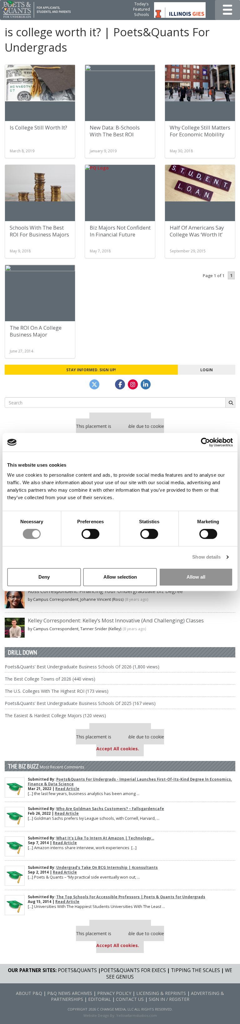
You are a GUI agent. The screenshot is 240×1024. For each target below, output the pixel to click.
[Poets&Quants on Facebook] (133, 384)
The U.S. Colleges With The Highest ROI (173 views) (56, 691)
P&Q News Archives (69, 993)
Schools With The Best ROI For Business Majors (39, 231)
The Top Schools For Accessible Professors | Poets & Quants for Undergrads (130, 897)
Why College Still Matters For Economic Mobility (200, 131)
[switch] (90, 534)
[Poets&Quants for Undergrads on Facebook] (120, 384)
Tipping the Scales (195, 970)
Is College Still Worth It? (38, 127)
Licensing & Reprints (161, 993)
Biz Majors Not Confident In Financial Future (120, 231)
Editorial (99, 999)
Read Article (67, 788)
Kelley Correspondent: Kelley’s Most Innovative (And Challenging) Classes (116, 620)
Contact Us (130, 999)
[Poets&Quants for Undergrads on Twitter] (94, 384)
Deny (44, 577)
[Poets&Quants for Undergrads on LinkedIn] (146, 384)
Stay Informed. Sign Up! (91, 369)
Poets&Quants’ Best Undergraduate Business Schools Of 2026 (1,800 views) (82, 667)
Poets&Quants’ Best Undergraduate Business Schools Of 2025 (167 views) (80, 703)
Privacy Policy (114, 993)
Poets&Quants (77, 970)
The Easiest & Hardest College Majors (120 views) (55, 715)
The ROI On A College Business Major (36, 331)
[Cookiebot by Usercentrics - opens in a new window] (205, 442)
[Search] (230, 402)
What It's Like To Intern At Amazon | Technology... (105, 838)
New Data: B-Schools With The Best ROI (115, 131)
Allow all (196, 577)
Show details (206, 557)
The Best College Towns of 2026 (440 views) (50, 679)
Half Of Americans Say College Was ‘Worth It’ (197, 231)
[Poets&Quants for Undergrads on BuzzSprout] (107, 384)
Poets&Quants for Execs (133, 970)
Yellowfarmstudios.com (136, 1015)
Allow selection (120, 577)
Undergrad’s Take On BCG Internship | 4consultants (107, 867)
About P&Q (29, 993)
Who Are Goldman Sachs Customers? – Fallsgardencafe (110, 808)
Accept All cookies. (117, 749)
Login (206, 369)
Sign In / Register (169, 999)
